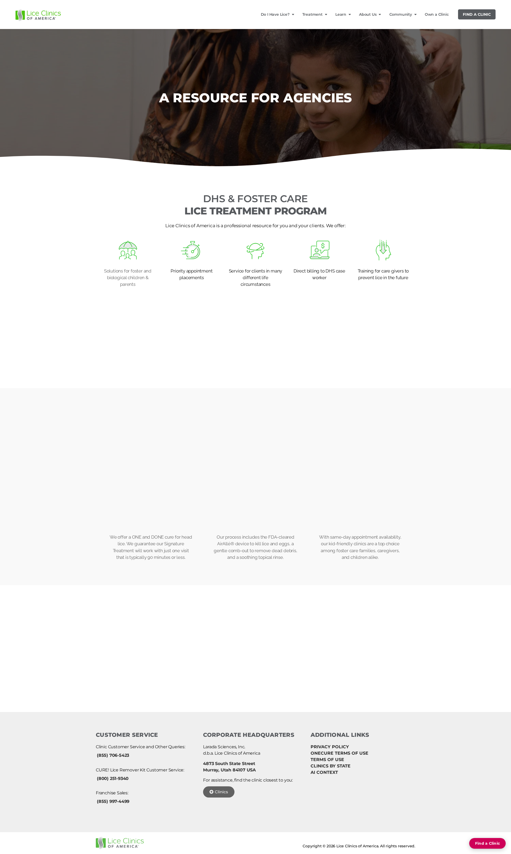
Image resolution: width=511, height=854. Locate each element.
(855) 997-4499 (113, 801)
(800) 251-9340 (113, 778)
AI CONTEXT (324, 772)
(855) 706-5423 (113, 755)
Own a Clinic (437, 14)
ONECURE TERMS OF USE (339, 753)
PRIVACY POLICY (330, 746)
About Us (367, 14)
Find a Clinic (477, 14)
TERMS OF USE (327, 759)
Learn (340, 14)
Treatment (312, 14)
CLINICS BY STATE (331, 765)
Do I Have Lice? (275, 14)
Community (400, 14)
